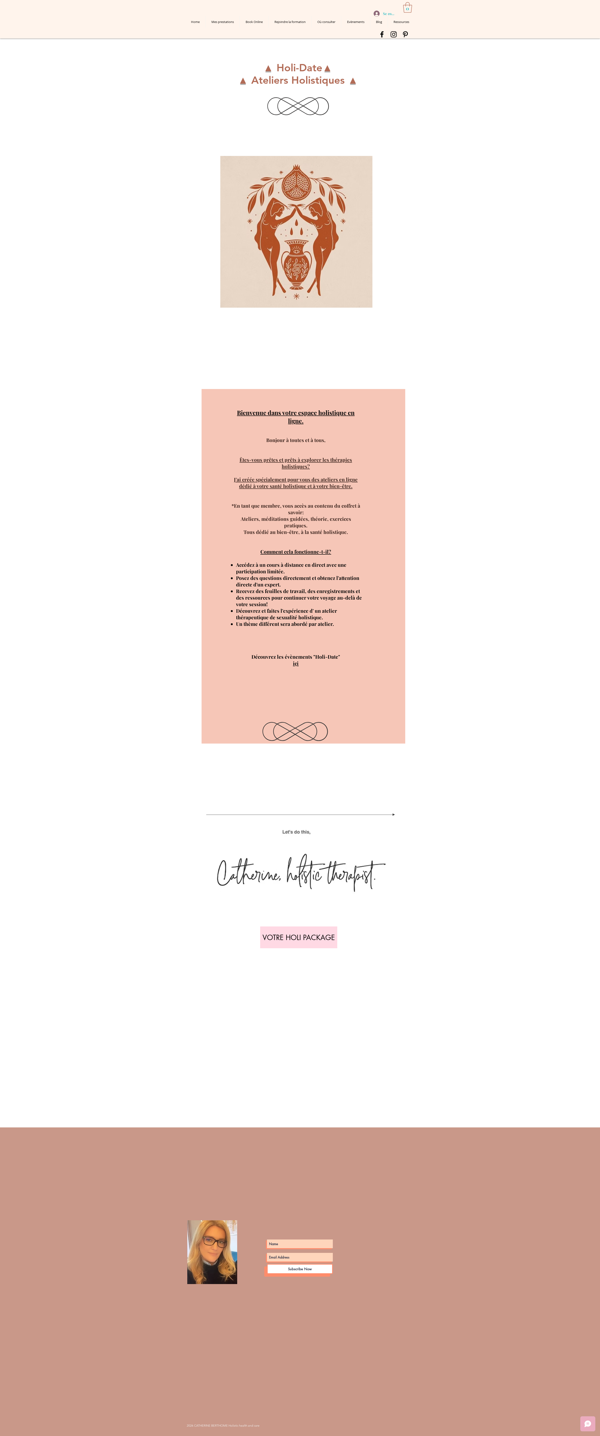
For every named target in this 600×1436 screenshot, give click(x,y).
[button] (407, 7)
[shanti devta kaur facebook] (382, 34)
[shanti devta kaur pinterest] (405, 34)
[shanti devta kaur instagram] (394, 34)
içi (296, 663)
